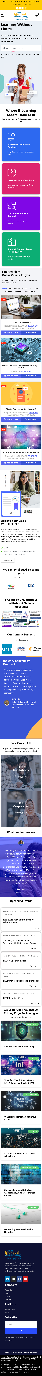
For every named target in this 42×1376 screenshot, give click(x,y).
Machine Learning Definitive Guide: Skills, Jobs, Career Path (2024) (19, 1192)
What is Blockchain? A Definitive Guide (20, 1118)
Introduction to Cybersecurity (19, 1046)
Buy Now (32, 332)
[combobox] (21, 48)
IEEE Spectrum (16, 4)
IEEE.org (5, 1)
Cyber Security (29, 292)
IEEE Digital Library (19, 1)
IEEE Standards (34, 1)
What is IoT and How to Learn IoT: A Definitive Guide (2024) (19, 1082)
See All (4, 288)
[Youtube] (25, 1279)
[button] (3, 867)
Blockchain (34, 288)
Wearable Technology (13, 292)
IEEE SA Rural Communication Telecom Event (18, 921)
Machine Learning (20, 288)
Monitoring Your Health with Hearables (18, 1231)
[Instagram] (13, 1279)
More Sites (26, 4)
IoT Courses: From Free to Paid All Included (19, 1155)
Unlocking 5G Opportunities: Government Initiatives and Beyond (20, 941)
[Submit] (21, 1331)
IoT (10, 288)
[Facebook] (19, 1279)
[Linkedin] (7, 1279)
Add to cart (12, 332)
